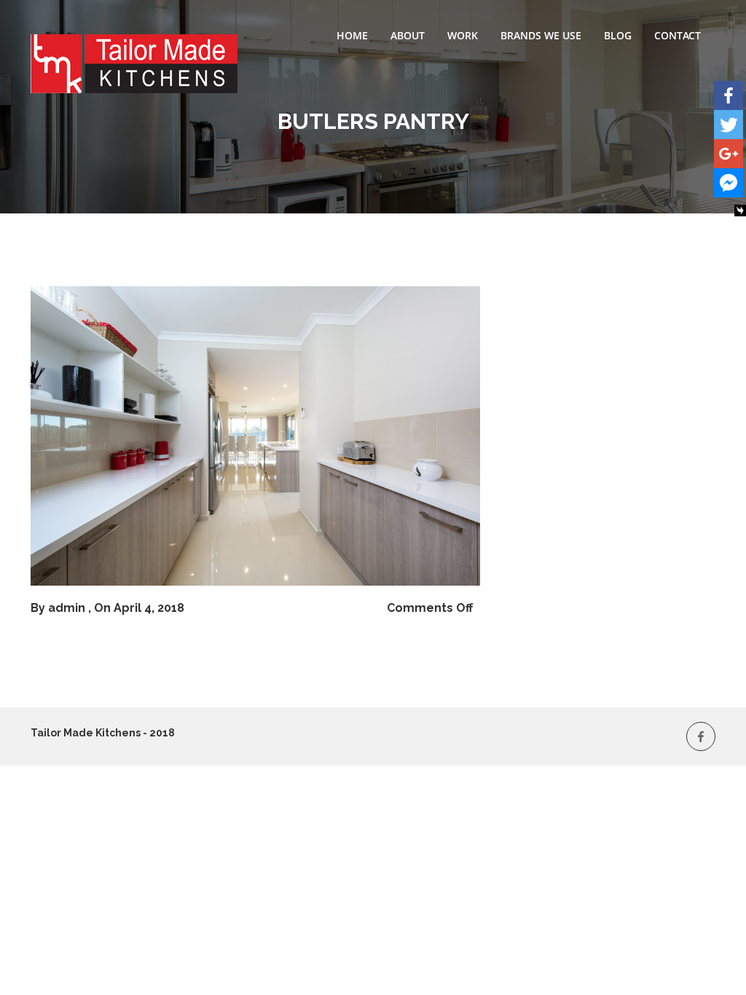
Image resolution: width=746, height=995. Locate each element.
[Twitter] (728, 124)
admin (66, 608)
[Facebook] (728, 95)
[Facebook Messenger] (728, 182)
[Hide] (740, 210)
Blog (618, 35)
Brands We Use (540, 35)
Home (352, 35)
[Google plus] (728, 153)
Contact (677, 35)
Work (462, 35)
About (407, 35)
